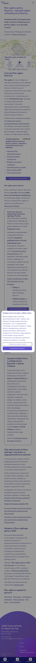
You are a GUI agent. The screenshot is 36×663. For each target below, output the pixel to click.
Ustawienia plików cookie (17, 344)
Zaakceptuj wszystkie (17, 348)
